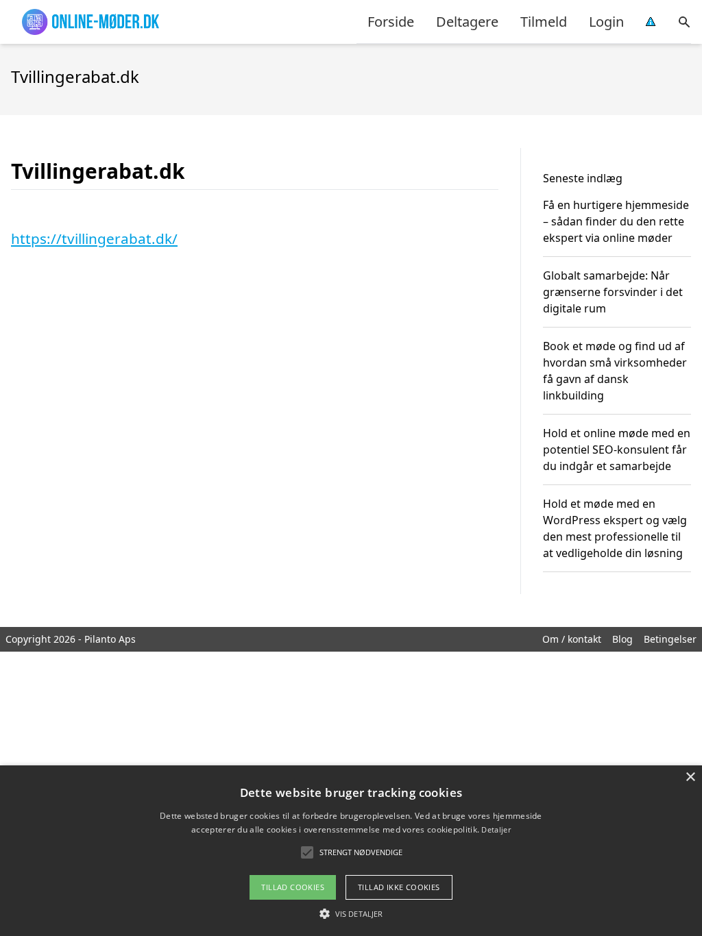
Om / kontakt (571, 638)
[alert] (351, 850)
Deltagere (467, 21)
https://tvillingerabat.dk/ (94, 238)
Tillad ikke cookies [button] (399, 887)
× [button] (690, 777)
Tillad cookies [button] (292, 887)
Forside (390, 21)
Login (606, 21)
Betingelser (670, 638)
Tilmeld (543, 21)
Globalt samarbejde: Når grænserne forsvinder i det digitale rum (613, 292)
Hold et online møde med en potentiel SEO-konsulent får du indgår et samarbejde (616, 449)
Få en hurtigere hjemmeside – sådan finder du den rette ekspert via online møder (616, 221)
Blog (622, 638)
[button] (351, 913)
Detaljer (495, 829)
